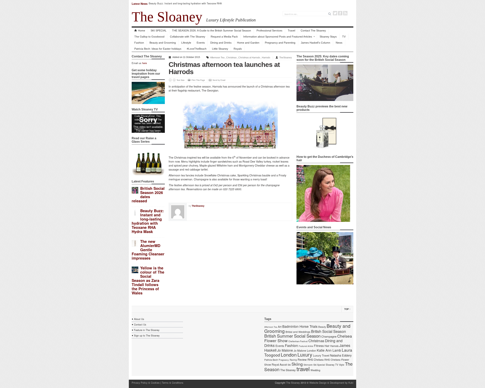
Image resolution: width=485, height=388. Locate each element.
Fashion (139, 42)
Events (201, 42)
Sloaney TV (332, 364)
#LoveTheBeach (197, 48)
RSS (345, 13)
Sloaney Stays (328, 36)
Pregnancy (284, 359)
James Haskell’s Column (315, 42)
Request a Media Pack (224, 36)
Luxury (304, 354)
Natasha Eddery (341, 355)
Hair (327, 346)
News (339, 42)
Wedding (315, 370)
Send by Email (219, 80)
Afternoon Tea (217, 57)
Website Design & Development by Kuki (331, 382)
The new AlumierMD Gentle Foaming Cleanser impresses (148, 250)
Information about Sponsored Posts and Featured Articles (277, 36)
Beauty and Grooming (162, 42)
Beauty (322, 327)
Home (141, 30)
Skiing (297, 364)
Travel (291, 30)
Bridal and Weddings (298, 332)
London (289, 354)
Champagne (328, 336)
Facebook (340, 13)
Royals (238, 48)
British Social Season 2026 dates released (148, 194)
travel (303, 369)
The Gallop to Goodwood (149, 36)
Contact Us (140, 324)
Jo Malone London (305, 350)
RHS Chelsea (315, 359)
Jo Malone (285, 350)
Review (302, 359)
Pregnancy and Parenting (280, 42)
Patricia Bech (271, 359)
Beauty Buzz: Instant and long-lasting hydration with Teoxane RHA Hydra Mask (185, 5)
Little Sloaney (220, 48)
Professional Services (269, 30)
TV (344, 36)
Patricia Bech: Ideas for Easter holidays (157, 48)
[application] (148, 123)
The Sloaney (167, 17)
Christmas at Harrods (249, 57)
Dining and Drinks (221, 42)
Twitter (335, 13)
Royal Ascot (279, 364)
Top (347, 309)
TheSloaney (285, 57)
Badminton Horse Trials (300, 326)
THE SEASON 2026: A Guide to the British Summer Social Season (211, 30)
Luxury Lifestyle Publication (231, 20)
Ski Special (319, 364)
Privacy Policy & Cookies (146, 382)
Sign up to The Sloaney (147, 335)
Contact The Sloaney (313, 30)
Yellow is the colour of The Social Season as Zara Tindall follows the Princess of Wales (148, 280)
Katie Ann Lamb (329, 350)
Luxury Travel (321, 355)
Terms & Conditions (172, 382)
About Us (139, 319)
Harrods (266, 57)
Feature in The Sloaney (147, 330)
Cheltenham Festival (298, 341)
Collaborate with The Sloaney (187, 36)
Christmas (231, 57)
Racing (293, 359)
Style (341, 364)
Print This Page (198, 80)
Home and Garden (248, 42)
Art (280, 327)
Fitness (319, 345)
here (144, 63)
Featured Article (306, 346)
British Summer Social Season (292, 336)
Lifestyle (186, 42)
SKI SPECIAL (159, 30)
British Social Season (328, 331)
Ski (289, 364)
